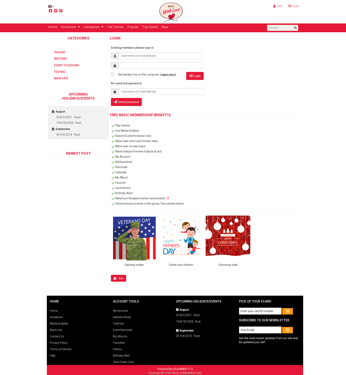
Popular (133, 27)
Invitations (69, 27)
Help (52, 355)
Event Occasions (66, 65)
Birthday (60, 58)
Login (295, 6)
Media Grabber (59, 323)
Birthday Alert (121, 355)
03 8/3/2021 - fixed (68, 117)
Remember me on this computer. (147, 74)
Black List (56, 330)
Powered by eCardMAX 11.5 (175, 369)
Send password (128, 102)
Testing (59, 72)
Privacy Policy (59, 342)
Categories (92, 27)
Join (279, 6)
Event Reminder (122, 330)
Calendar (118, 323)
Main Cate (61, 78)
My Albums (120, 336)
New (164, 27)
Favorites (119, 342)
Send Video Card (123, 362)
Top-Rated (150, 27)
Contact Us (57, 336)
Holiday (59, 52)
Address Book (122, 317)
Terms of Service (60, 349)
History (117, 349)
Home (52, 27)
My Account (120, 310)
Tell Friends (115, 27)
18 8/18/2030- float (68, 122)
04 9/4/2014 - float (68, 134)
